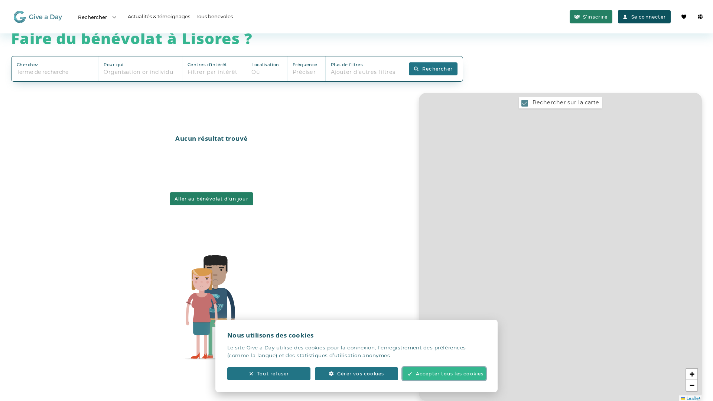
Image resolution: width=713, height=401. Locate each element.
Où (255, 72)
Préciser (304, 72)
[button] (691, 374)
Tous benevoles (214, 16)
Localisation (265, 64)
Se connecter (648, 17)
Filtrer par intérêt (213, 72)
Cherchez (28, 64)
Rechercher (92, 17)
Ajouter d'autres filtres (363, 72)
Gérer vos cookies (360, 373)
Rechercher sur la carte (566, 102)
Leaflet (692, 398)
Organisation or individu (138, 72)
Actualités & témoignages (159, 16)
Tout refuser (273, 373)
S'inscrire (595, 17)
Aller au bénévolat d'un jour (211, 199)
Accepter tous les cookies (450, 373)
